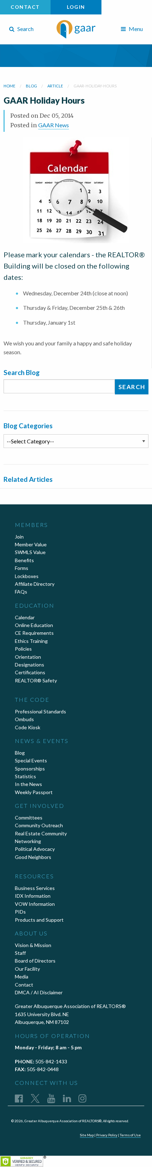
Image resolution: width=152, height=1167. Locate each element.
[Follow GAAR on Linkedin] (67, 1098)
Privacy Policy (106, 1135)
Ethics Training (31, 641)
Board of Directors (35, 961)
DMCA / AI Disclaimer (39, 992)
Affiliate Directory (34, 584)
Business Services (35, 888)
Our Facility (27, 969)
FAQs (21, 592)
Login (76, 7)
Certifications (30, 672)
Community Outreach (39, 825)
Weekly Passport (34, 792)
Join (19, 537)
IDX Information (33, 896)
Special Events (31, 760)
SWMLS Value (30, 552)
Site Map (87, 1135)
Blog (20, 753)
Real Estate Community (41, 833)
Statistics (25, 776)
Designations (29, 665)
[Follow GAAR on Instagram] (82, 1098)
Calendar (25, 617)
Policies (23, 649)
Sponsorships (30, 769)
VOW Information (35, 904)
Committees (28, 818)
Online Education (34, 625)
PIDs (20, 912)
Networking (28, 841)
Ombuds (24, 719)
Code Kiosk (27, 727)
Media (21, 976)
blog (31, 86)
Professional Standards (40, 711)
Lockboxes (27, 576)
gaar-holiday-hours (95, 86)
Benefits (24, 560)
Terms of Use (130, 1135)
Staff (20, 953)
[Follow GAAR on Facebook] (19, 1098)
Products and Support (39, 920)
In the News (28, 784)
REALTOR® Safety (36, 680)
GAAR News (53, 125)
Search (25, 28)
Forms (21, 568)
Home (9, 86)
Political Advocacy (35, 849)
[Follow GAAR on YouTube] (51, 1098)
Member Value (31, 544)
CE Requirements (34, 633)
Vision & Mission (33, 945)
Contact (25, 7)
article (55, 86)
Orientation (28, 657)
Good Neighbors (33, 857)
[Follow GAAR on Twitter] (35, 1098)
